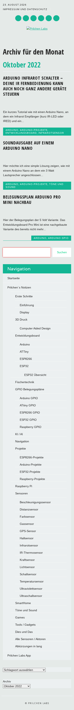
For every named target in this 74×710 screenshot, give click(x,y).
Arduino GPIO (58, 238)
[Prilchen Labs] (37, 28)
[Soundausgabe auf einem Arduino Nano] (37, 157)
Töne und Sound (26, 610)
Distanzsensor (29, 509)
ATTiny (24, 351)
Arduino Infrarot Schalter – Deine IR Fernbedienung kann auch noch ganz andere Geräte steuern (35, 86)
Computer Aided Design (35, 328)
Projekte (20, 448)
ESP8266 (26, 358)
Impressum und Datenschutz (25, 9)
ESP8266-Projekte (32, 457)
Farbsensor (27, 516)
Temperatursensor (32, 581)
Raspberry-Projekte (32, 479)
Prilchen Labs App (19, 655)
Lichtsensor (27, 567)
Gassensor (27, 523)
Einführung (27, 305)
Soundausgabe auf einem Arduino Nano (28, 145)
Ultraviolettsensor (31, 588)
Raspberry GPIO (30, 427)
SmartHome (23, 603)
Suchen (62, 252)
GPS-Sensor (28, 531)
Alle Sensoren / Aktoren (30, 639)
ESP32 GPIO (28, 419)
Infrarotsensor (51, 132)
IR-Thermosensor (31, 552)
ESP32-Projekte (30, 471)
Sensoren (21, 493)
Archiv (7, 681)
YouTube (33, 18)
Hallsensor (27, 538)
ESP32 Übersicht (35, 374)
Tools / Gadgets (25, 624)
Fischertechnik (24, 382)
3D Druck (21, 319)
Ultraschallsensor (31, 595)
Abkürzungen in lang (28, 646)
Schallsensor (28, 574)
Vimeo (41, 18)
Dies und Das (24, 631)
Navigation (22, 441)
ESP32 (24, 366)
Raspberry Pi (23, 486)
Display (24, 312)
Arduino (12, 130)
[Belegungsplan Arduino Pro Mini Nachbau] (37, 211)
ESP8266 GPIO (30, 412)
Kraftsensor (27, 559)
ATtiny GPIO (28, 405)
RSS (49, 18)
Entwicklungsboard (21, 132)
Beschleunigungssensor (35, 502)
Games (20, 617)
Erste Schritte (24, 296)
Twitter (18, 18)
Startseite (13, 278)
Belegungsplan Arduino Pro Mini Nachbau (32, 199)
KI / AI (19, 434)
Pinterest (26, 18)
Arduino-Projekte (33, 130)
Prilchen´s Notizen (19, 287)
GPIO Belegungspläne (29, 389)
